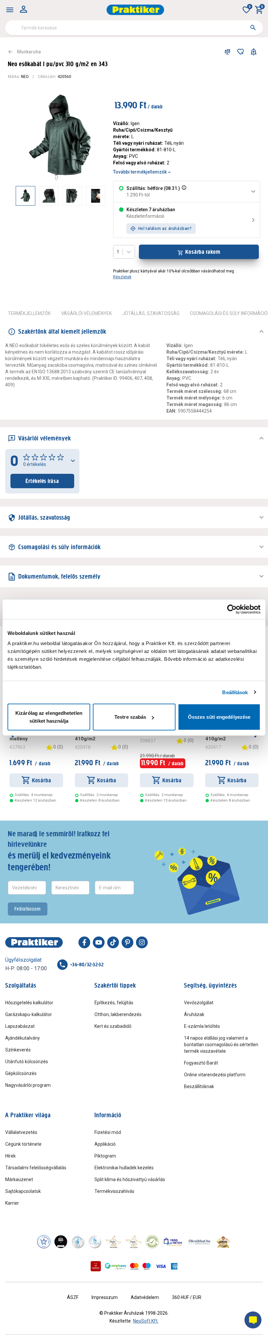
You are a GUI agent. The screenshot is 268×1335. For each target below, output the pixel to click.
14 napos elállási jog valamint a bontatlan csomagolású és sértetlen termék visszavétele (221, 1044)
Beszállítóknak (199, 1086)
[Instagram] (142, 942)
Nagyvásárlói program (28, 1085)
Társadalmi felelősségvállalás (35, 1167)
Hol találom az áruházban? (165, 228)
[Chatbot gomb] (252, 1319)
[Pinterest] (127, 942)
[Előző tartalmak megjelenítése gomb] (15, 195)
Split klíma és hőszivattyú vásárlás (129, 1179)
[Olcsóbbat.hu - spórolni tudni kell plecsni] (200, 1241)
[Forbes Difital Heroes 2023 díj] (60, 1241)
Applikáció (105, 1144)
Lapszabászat (20, 1026)
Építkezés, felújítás (113, 1002)
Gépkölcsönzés (21, 1073)
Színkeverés (18, 1049)
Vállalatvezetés (21, 1132)
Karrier (12, 1203)
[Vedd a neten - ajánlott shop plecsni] (173, 1241)
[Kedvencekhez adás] (240, 51)
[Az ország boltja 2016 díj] (113, 1241)
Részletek (122, 277)
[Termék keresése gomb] (253, 27)
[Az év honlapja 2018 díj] (77, 1241)
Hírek (10, 1156)
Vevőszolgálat (198, 1002)
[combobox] (134, 27)
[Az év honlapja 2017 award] (134, 1241)
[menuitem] (9, 9)
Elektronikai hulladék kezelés (124, 1167)
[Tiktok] (113, 942)
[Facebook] (84, 942)
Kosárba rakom (202, 251)
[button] (183, 191)
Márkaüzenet (19, 1179)
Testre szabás (130, 717)
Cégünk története (23, 1144)
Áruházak (194, 1014)
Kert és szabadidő (112, 1026)
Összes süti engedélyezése (219, 717)
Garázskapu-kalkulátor (28, 1014)
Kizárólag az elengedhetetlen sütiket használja (48, 717)
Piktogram (105, 1156)
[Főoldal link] (135, 10)
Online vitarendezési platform (214, 1074)
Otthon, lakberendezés (118, 1014)
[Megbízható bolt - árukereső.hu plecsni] (152, 1241)
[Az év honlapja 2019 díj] (94, 1241)
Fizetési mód (107, 1132)
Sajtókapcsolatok (23, 1191)
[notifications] (253, 51)
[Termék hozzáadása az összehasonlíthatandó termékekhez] (227, 51)
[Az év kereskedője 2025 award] (223, 1241)
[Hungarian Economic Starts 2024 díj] (43, 1241)
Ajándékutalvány (22, 1038)
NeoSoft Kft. (146, 1321)
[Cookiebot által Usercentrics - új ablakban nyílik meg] (231, 609)
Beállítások (235, 692)
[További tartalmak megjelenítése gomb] (92, 195)
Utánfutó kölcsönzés (26, 1061)
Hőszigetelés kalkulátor (29, 1002)
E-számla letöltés (202, 1026)
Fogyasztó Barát (201, 1063)
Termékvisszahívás (114, 1191)
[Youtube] (99, 942)
